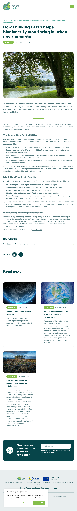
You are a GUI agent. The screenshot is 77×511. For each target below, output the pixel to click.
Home (5, 20)
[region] (26, 498)
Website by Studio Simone (56, 497)
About (28, 488)
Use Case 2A (37, 230)
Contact (53, 488)
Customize (13, 503)
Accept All (39, 503)
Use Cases (36, 488)
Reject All (26, 503)
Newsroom (13, 20)
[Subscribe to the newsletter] (68, 446)
